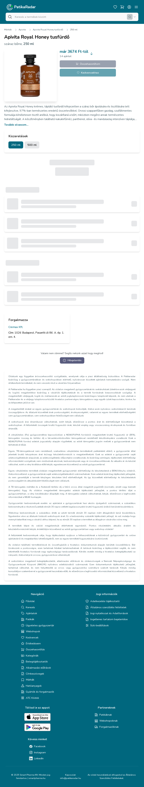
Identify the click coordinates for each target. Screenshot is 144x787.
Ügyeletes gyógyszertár (40, 625)
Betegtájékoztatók (37, 661)
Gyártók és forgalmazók (40, 691)
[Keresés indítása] (130, 17)
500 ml (32, 145)
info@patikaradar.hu (70, 778)
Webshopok (33, 631)
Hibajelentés (74, 360)
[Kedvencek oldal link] (115, 7)
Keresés (30, 607)
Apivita (22, 29)
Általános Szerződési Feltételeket (118, 776)
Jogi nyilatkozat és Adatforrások (109, 613)
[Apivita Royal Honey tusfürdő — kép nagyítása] (30, 75)
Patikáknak (105, 714)
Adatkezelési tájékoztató (105, 601)
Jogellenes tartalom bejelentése (109, 619)
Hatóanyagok (34, 686)
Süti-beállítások (99, 625)
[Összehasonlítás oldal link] (122, 7)
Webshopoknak (108, 720)
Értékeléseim (33, 643)
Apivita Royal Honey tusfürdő (48, 29)
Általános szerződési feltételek (108, 607)
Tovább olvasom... (16, 125)
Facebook (39, 746)
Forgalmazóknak (109, 727)
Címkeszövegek (35, 673)
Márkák (8, 29)
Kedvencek (32, 637)
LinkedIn (39, 758)
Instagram (40, 752)
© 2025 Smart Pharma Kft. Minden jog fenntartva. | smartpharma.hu (30, 776)
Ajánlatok (31, 613)
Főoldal (30, 601)
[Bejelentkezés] (129, 7)
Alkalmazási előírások (38, 667)
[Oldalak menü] (136, 7)
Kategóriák (32, 655)
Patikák (30, 619)
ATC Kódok (32, 698)
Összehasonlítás (35, 649)
